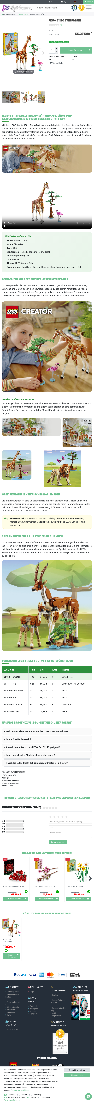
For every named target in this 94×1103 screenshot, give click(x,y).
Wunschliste (57, 63)
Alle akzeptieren (77, 1075)
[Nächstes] (43, 53)
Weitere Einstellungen (12, 1100)
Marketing (37, 1095)
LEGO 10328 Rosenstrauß (13, 887)
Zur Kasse (11, 1012)
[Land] (75, 2)
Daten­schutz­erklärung (20, 1090)
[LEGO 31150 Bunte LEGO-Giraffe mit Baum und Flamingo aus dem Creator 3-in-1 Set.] (8, 97)
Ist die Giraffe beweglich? (19, 739)
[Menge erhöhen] (56, 48)
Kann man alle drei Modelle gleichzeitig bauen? (30, 755)
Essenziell (11, 1095)
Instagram (34, 1009)
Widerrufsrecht (13, 1007)
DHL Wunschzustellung (16, 1097)
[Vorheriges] (4, 53)
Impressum (56, 1016)
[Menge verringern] (56, 52)
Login (32, 992)
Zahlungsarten (13, 992)
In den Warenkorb (75, 50)
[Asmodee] (58, 1066)
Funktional (46, 1097)
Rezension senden (58, 842)
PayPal (33, 1097)
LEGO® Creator (23, 14)
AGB (54, 1013)
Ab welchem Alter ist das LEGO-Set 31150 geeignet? (33, 747)
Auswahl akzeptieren (77, 1070)
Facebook (33, 1006)
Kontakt (55, 995)
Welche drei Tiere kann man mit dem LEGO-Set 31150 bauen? (38, 731)
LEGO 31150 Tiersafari (7, 940)
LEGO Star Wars (13, 1029)
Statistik (24, 1095)
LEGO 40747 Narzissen (74, 887)
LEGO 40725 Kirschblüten (45, 887)
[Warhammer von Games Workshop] (35, 1066)
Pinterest (33, 1014)
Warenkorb (11, 1010)
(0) (61, 25)
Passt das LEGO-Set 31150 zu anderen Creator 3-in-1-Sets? (37, 763)
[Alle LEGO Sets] (13, 1066)
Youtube (33, 1011)
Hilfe (9, 1015)
